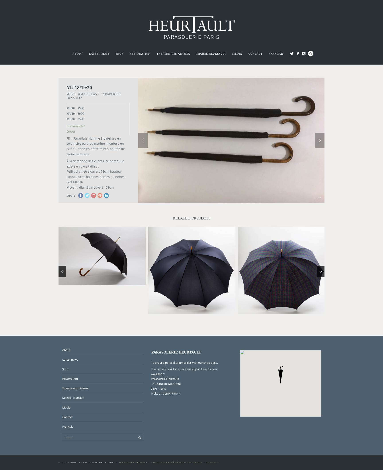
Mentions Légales (133, 462)
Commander (75, 126)
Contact (255, 53)
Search (310, 53)
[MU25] (102, 256)
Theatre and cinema (173, 53)
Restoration (140, 53)
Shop (119, 53)
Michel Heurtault (211, 53)
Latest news (99, 53)
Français (276, 53)
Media (237, 53)
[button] (280, 374)
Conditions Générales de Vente (176, 462)
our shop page (207, 363)
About (77, 53)
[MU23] (281, 270)
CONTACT (212, 462)
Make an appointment (165, 393)
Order (70, 131)
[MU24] (191, 270)
